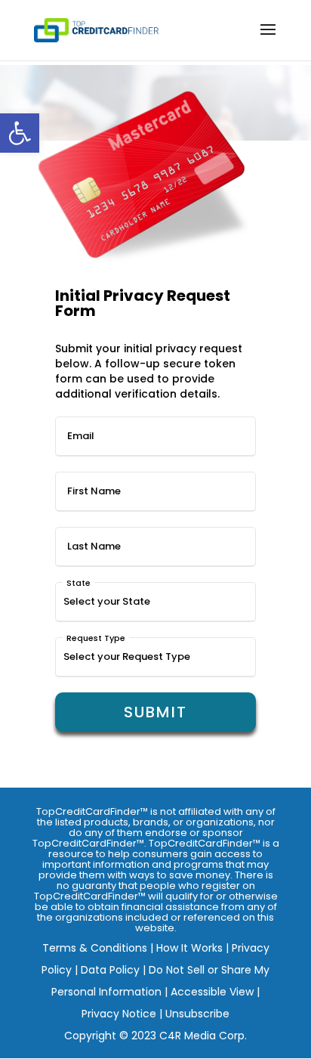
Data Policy (110, 969)
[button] (19, 133)
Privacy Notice (119, 1013)
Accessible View (212, 991)
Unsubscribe (197, 1013)
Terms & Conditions (94, 947)
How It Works (189, 947)
